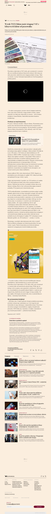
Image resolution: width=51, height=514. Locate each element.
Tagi (33, 356)
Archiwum (26, 485)
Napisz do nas (8, 484)
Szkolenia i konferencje (10, 494)
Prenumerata (26, 484)
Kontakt (6, 483)
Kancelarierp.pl (37, 487)
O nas (6, 481)
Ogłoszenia (26, 483)
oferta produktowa (25, 497)
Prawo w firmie (12, 20)
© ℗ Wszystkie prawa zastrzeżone (15, 349)
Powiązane (7, 356)
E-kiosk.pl (36, 481)
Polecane (16, 356)
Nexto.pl (36, 484)
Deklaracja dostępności (17, 487)
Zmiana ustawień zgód (17, 483)
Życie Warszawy (37, 489)
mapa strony (7, 497)
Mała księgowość (38, 485)
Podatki (17, 20)
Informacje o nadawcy (17, 485)
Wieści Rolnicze (37, 488)
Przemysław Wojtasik (12, 67)
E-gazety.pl (36, 483)
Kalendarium (15, 497)
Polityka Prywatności (16, 481)
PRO (29, 5)
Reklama (25, 481)
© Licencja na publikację (13, 347)
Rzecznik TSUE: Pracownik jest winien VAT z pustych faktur (30, 140)
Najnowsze (25, 356)
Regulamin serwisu (16, 484)
